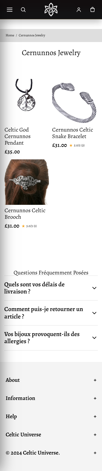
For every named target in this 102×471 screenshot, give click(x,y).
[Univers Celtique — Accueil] (51, 9)
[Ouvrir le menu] (9, 9)
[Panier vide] (92, 9)
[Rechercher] (23, 9)
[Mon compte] (79, 9)
